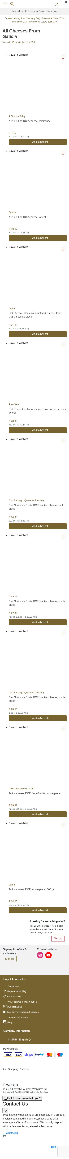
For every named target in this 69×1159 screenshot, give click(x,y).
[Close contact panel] (5, 1110)
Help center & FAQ (16, 991)
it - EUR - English (17, 1039)
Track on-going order (18, 1017)
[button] (63, 56)
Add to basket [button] (40, 142)
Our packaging (14, 1006)
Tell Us (58, 938)
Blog (9, 1022)
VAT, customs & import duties (22, 1001)
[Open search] (12, 4)
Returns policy (14, 996)
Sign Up (9, 958)
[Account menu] (57, 4)
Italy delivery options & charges (23, 1012)
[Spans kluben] (34, 4)
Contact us (13, 986)
